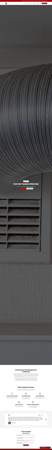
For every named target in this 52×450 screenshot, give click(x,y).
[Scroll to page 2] (26, 424)
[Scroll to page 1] (25, 424)
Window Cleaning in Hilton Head (19, 376)
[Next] (45, 419)
